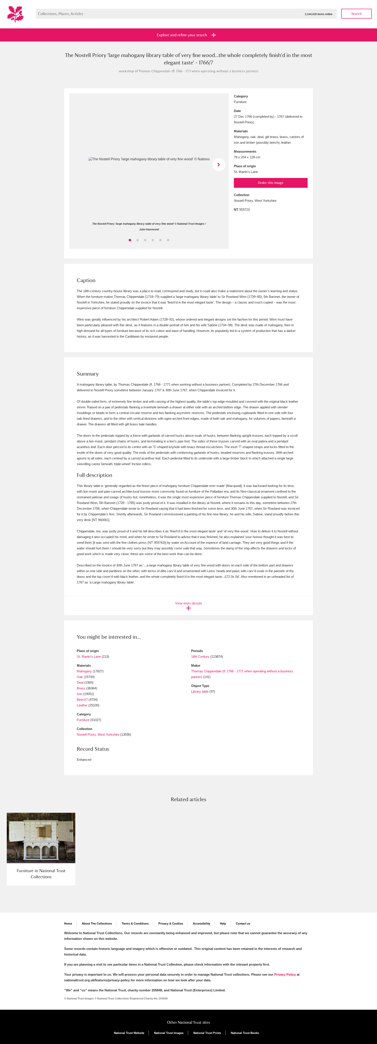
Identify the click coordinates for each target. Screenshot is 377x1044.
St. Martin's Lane (89, 656)
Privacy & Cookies (170, 923)
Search (356, 14)
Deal (80, 682)
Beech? (82, 699)
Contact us (243, 923)
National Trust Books (245, 1033)
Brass (81, 688)
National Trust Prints (207, 1033)
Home (68, 923)
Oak (80, 677)
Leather (82, 705)
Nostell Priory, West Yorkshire (98, 734)
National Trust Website (129, 1033)
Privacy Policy (285, 974)
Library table (200, 691)
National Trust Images (168, 1033)
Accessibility (201, 923)
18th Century (200, 656)
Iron (79, 694)
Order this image (270, 183)
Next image (218, 164)
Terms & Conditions (135, 923)
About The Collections (97, 923)
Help (223, 923)
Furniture (83, 720)
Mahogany (84, 671)
